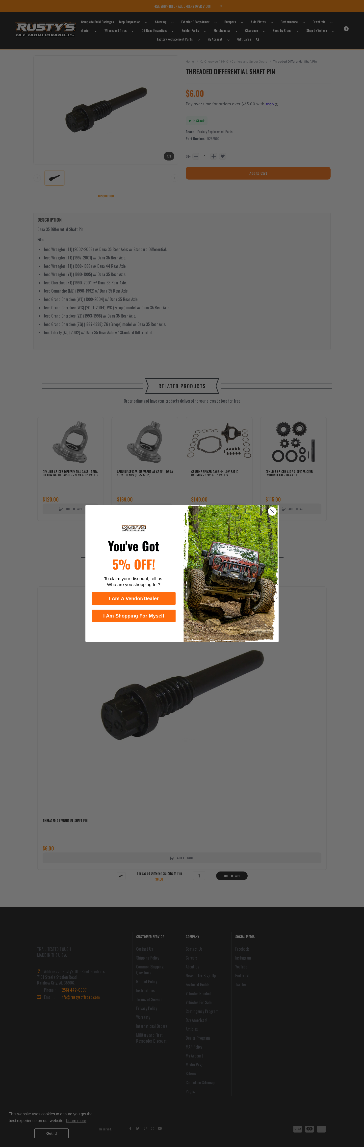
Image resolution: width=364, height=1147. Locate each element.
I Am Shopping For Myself (133, 616)
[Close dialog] (272, 511)
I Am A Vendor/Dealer (134, 598)
